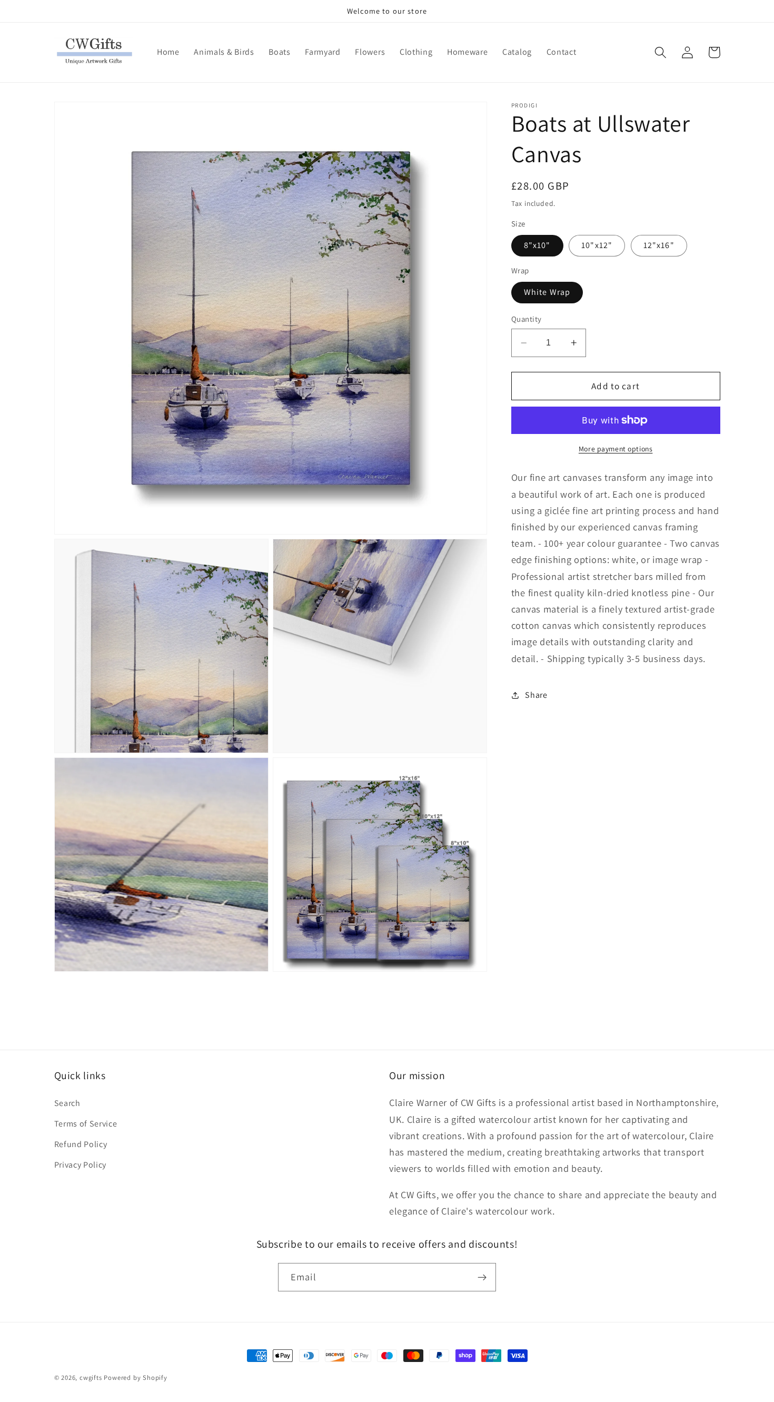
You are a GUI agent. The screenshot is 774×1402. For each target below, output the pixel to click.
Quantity (526, 319)
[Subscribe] (482, 1277)
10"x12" (596, 245)
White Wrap (547, 292)
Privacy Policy (80, 1164)
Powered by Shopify (135, 1377)
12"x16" (658, 245)
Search (67, 1103)
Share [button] (536, 694)
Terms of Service (85, 1123)
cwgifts (91, 1377)
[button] (661, 52)
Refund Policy (80, 1144)
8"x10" (537, 245)
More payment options (616, 448)
